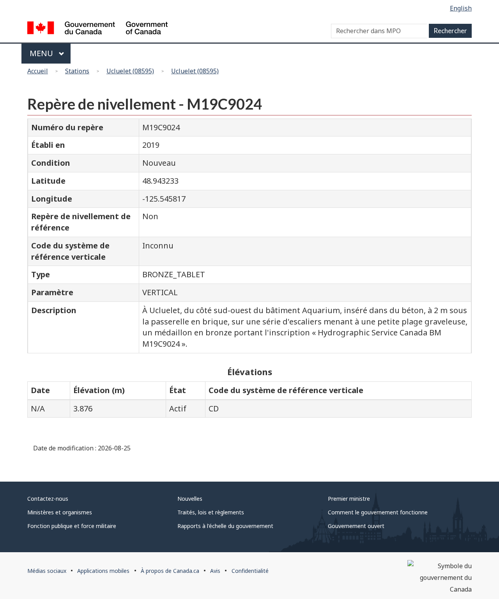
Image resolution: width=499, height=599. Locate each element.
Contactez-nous (47, 498)
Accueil (37, 71)
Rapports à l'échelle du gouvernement (225, 526)
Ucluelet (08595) (130, 71)
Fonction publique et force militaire (71, 526)
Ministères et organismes (59, 512)
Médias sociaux (46, 570)
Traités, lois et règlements (210, 512)
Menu (42, 53)
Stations (77, 71)
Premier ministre (349, 498)
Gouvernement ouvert (356, 526)
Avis (215, 570)
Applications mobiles (103, 570)
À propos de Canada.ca (170, 570)
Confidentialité (250, 570)
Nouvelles (189, 498)
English (461, 8)
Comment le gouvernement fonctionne (378, 512)
